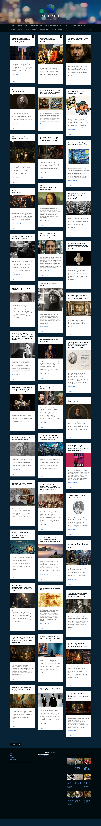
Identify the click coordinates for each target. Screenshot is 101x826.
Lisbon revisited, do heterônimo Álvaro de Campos (50, 689)
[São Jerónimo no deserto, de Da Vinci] (50, 600)
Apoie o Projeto (44, 29)
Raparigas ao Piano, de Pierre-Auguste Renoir (21, 288)
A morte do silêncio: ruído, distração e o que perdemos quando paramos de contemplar (50, 539)
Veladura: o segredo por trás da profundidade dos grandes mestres (78, 39)
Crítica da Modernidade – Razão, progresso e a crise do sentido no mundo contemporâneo (21, 40)
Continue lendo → (16, 74)
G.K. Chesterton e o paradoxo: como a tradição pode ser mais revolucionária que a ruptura (77, 594)
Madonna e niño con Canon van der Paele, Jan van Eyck (22, 483)
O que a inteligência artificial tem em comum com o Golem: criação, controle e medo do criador (49, 139)
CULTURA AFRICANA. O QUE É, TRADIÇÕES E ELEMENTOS (87, 767)
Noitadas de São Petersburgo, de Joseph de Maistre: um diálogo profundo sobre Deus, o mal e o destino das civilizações (78, 345)
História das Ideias (55, 25)
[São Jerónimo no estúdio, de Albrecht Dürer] (50, 351)
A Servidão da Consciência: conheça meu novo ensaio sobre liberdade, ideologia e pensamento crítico (22, 535)
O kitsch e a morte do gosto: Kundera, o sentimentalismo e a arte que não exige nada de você (50, 638)
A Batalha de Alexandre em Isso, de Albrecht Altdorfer (21, 438)
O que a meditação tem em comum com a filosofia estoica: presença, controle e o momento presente (78, 246)
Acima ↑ (89, 816)
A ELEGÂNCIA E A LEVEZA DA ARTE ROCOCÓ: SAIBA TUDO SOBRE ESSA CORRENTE (71, 801)
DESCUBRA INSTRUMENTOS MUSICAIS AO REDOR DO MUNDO (87, 783)
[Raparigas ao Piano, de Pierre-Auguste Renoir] (22, 297)
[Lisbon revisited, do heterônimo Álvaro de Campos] (50, 700)
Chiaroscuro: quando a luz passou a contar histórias (20, 137)
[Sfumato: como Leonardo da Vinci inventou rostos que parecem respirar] (50, 198)
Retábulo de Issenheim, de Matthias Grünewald (76, 496)
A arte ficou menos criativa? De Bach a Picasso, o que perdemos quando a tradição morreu (50, 92)
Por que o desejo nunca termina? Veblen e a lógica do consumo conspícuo (49, 235)
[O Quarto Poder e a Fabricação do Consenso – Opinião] (78, 105)
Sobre (27, 29)
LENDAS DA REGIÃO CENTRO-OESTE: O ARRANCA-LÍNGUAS (70, 784)
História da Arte (22, 25)
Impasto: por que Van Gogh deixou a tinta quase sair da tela (78, 143)
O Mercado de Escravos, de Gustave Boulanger (20, 90)
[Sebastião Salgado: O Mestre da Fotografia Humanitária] (22, 249)
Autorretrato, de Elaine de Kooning (48, 284)
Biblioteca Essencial (57, 29)
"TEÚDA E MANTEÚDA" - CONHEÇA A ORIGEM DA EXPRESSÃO (87, 800)
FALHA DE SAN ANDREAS (70, 765)
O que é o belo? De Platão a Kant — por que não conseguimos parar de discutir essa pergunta (78, 296)
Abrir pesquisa (90, 30)
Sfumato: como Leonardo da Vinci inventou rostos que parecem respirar (49, 187)
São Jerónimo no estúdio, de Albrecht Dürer (49, 340)
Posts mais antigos (16, 744)
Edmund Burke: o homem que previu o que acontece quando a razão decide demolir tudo (22, 689)
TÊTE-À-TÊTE (50, 16)
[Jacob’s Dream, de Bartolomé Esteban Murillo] (78, 411)
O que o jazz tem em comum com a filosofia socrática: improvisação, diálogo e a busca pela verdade (22, 640)
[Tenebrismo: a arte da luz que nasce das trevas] (22, 201)
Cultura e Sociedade (16, 29)
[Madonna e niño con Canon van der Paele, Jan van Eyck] (22, 497)
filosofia (66, 25)
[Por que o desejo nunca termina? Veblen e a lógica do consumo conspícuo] (50, 247)
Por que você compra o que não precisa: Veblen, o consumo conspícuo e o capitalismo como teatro (78, 696)
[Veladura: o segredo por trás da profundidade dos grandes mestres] (78, 53)
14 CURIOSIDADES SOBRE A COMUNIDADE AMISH (79, 767)
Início (12, 25)
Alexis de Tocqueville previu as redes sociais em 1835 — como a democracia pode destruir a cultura (78, 545)
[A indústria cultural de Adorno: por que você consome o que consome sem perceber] (50, 449)
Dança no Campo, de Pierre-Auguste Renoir (49, 387)
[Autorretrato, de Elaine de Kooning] (50, 299)
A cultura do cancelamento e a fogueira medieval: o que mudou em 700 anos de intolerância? (78, 644)
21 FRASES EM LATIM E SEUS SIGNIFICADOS (79, 782)
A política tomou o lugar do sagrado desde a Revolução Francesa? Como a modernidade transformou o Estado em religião (50, 488)
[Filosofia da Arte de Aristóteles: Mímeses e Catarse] (50, 54)
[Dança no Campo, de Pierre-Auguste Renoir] (50, 398)
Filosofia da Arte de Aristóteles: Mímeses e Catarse (47, 39)
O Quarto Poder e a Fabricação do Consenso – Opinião (77, 92)
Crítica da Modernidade (79, 25)
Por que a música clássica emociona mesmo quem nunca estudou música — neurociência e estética (22, 588)
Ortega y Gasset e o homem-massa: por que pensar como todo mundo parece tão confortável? (77, 196)
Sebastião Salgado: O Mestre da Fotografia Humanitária (22, 237)
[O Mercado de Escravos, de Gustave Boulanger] (22, 101)
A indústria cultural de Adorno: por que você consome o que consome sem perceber (50, 437)
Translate (48, 755)
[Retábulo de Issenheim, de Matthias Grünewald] (78, 507)
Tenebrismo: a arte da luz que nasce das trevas (21, 191)
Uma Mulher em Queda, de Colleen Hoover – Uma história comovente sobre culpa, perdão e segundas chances (78, 448)
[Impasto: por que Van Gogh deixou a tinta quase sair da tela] (78, 156)
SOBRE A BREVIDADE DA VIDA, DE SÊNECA (79, 799)
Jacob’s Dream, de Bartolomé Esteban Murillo (77, 400)
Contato (34, 29)
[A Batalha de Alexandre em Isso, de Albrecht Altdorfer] (22, 449)
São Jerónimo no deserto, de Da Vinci (50, 589)
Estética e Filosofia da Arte (39, 25)
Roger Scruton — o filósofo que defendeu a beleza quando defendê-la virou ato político (22, 389)
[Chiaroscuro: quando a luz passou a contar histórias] (22, 152)
